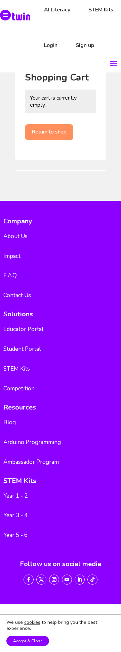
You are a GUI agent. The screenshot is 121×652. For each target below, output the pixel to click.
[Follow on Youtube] (67, 580)
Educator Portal (23, 329)
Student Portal (22, 349)
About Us (15, 236)
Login (50, 45)
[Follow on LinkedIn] (80, 580)
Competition (19, 388)
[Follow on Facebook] (29, 580)
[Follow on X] (41, 580)
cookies (32, 622)
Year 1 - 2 (15, 496)
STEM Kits (16, 369)
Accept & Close (27, 641)
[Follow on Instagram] (54, 580)
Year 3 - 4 (15, 515)
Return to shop (49, 131)
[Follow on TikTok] (92, 580)
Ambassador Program (31, 462)
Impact (12, 256)
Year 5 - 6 (15, 535)
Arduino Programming (32, 442)
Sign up (85, 45)
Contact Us (17, 295)
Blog (9, 422)
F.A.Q (10, 275)
